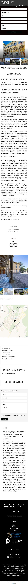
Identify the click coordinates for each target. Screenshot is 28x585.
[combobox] (14, 9)
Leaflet (27, 336)
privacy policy (21, 415)
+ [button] (1, 307)
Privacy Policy (20, 582)
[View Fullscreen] (2, 312)
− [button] (1, 308)
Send (4, 419)
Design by (15, 557)
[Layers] (25, 307)
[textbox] (14, 15)
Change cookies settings (13, 554)
